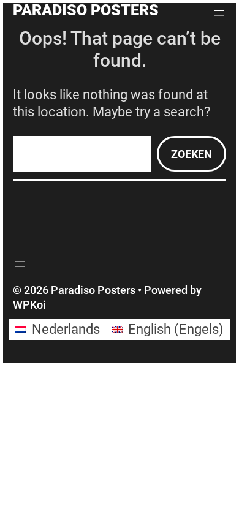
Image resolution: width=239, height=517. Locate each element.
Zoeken (191, 154)
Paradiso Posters (86, 10)
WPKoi (29, 304)
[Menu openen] (218, 13)
